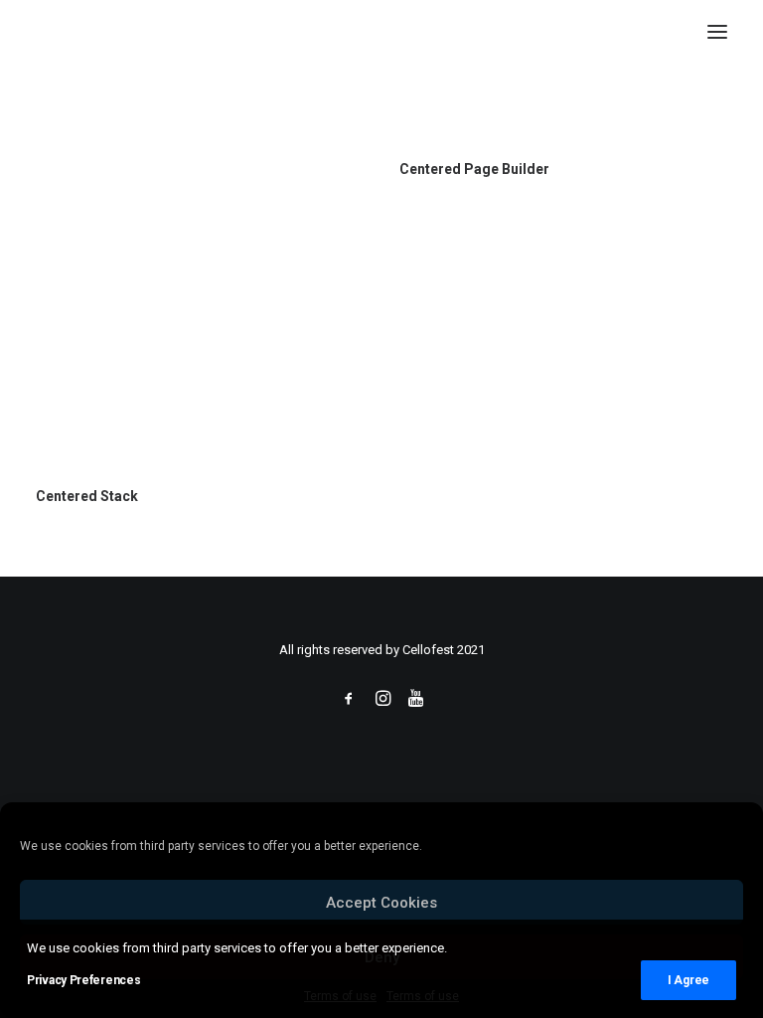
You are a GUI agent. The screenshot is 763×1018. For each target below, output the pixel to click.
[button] (717, 32)
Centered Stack (87, 496)
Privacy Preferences (83, 980)
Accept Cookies (381, 903)
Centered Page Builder (474, 169)
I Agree (688, 980)
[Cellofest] (41, 32)
